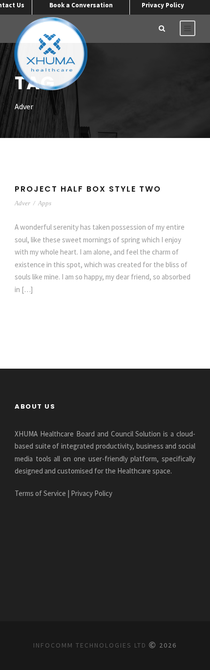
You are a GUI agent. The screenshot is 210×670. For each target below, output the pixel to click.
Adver (22, 203)
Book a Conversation (81, 5)
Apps (44, 203)
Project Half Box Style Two (88, 189)
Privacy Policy (163, 5)
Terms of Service (40, 493)
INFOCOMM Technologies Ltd (90, 645)
